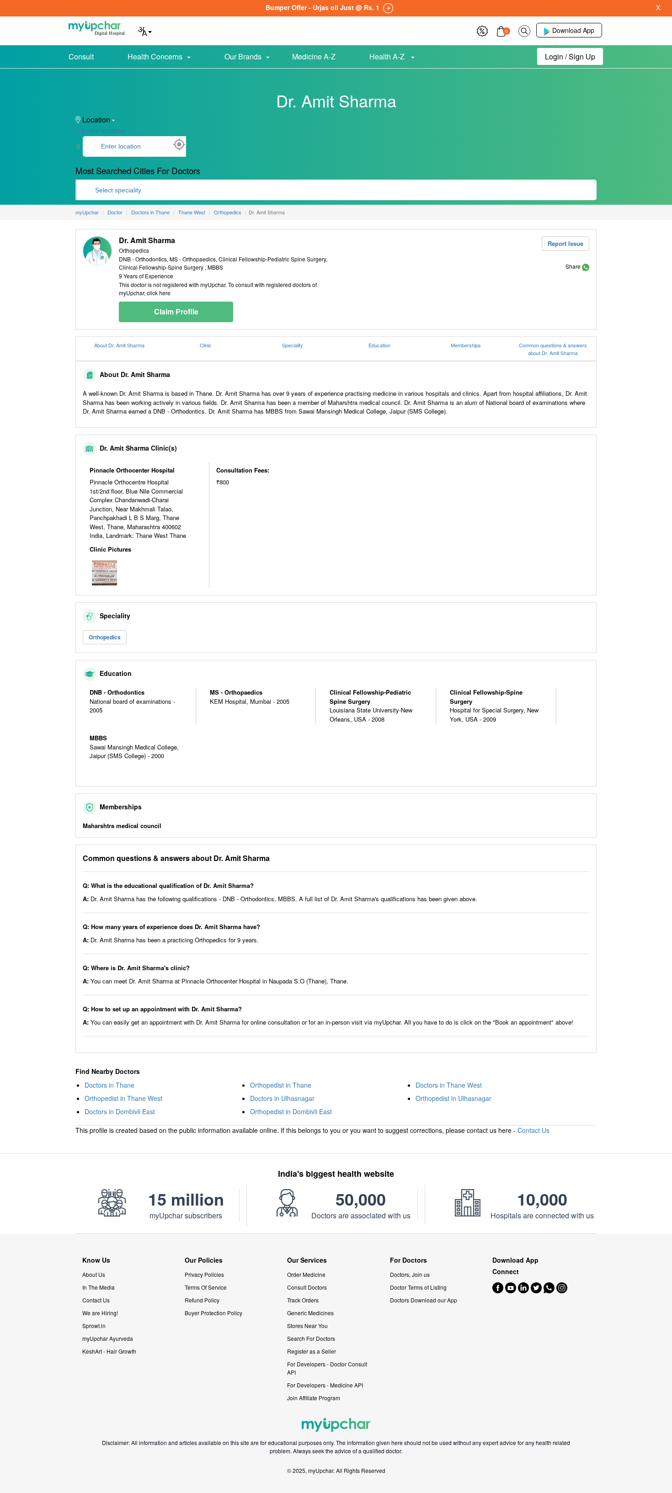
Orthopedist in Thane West (123, 1098)
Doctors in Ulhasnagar (282, 1098)
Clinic (206, 345)
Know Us (96, 1260)
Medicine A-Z (314, 56)
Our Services (307, 1260)
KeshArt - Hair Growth (109, 1351)
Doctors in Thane (109, 1084)
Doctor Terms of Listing (418, 1287)
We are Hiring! (100, 1313)
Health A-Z (387, 56)
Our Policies (204, 1260)
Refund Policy (202, 1300)
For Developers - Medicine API (325, 1385)
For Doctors (408, 1260)
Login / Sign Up (570, 56)
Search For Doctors (311, 1338)
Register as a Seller (311, 1351)
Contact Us (533, 1130)
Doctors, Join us (410, 1274)
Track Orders (303, 1300)
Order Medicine (306, 1274)
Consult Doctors (307, 1287)
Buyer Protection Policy (213, 1313)
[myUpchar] (585, 266)
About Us (93, 1274)
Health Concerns (155, 56)
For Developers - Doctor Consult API (327, 1368)
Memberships (466, 345)
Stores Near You (307, 1325)
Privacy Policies (204, 1274)
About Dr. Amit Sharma (119, 345)
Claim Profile (176, 311)
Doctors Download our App (423, 1300)
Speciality (292, 345)
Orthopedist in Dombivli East (291, 1111)
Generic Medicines (310, 1313)
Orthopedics (105, 637)
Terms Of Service (206, 1287)
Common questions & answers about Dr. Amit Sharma (553, 348)
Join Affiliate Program (313, 1398)
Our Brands (242, 56)
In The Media (98, 1287)
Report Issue (565, 243)
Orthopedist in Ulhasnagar (453, 1098)
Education (379, 345)
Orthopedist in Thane (280, 1084)
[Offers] (482, 30)
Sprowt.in (94, 1325)
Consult (81, 56)
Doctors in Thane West (449, 1084)
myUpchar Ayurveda (107, 1338)
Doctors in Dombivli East (120, 1111)
